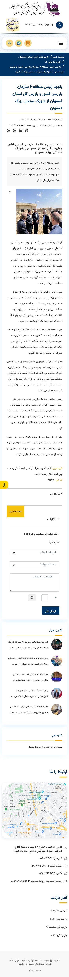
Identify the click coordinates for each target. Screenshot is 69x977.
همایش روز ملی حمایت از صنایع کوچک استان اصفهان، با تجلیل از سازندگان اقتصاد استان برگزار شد (28, 645)
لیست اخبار (15, 511)
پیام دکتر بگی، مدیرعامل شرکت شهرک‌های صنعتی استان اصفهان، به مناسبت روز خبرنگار (29, 693)
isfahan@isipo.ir (20, 881)
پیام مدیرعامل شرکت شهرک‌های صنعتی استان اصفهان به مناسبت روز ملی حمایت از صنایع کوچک (28, 661)
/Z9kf (12, 125)
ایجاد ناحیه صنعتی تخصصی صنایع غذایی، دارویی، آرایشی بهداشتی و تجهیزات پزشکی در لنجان (30, 677)
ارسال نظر (50, 611)
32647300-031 (39, 866)
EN (9, 43)
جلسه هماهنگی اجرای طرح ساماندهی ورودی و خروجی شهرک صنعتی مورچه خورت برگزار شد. (29, 710)
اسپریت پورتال (34, 970)
